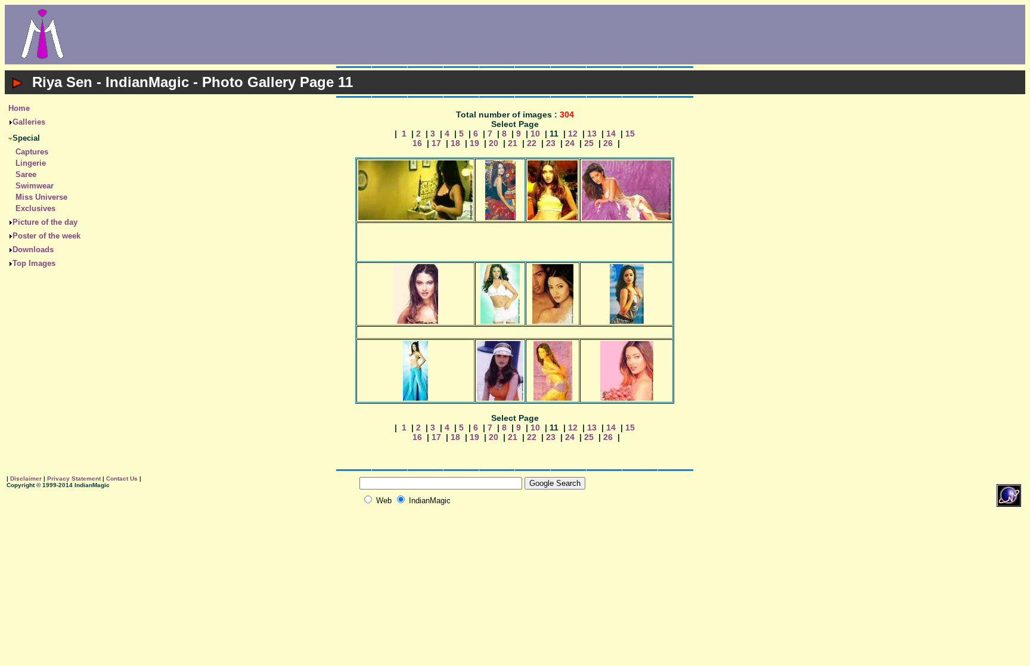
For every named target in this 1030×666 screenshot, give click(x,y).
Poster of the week (46, 235)
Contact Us (122, 478)
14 (611, 133)
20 (493, 143)
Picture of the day (45, 222)
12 (573, 133)
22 (531, 143)
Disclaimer (26, 478)
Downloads (33, 249)
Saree (25, 174)
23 (551, 143)
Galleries (29, 121)
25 (589, 143)
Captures (31, 151)
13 (592, 133)
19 (474, 143)
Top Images (34, 263)
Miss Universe (41, 197)
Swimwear (34, 185)
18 (455, 143)
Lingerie (30, 163)
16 (417, 143)
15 (630, 133)
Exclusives (35, 208)
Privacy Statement (74, 478)
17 (436, 143)
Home (19, 108)
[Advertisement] (553, 34)
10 (535, 133)
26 (608, 143)
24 (570, 143)
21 (512, 143)
